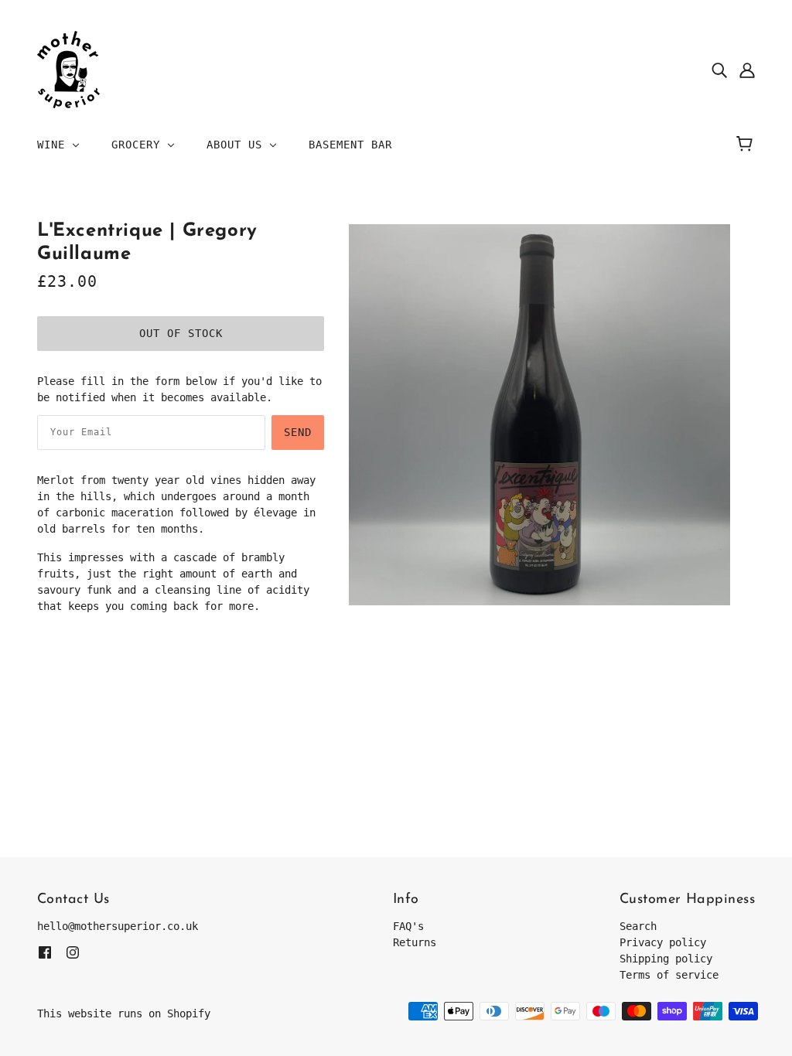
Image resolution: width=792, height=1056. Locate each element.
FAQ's (408, 926)
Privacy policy (663, 942)
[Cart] (746, 145)
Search (638, 926)
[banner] (68, 69)
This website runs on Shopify (123, 1013)
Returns (414, 942)
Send (298, 432)
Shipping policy (666, 958)
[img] (719, 70)
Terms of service (669, 975)
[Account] (747, 70)
